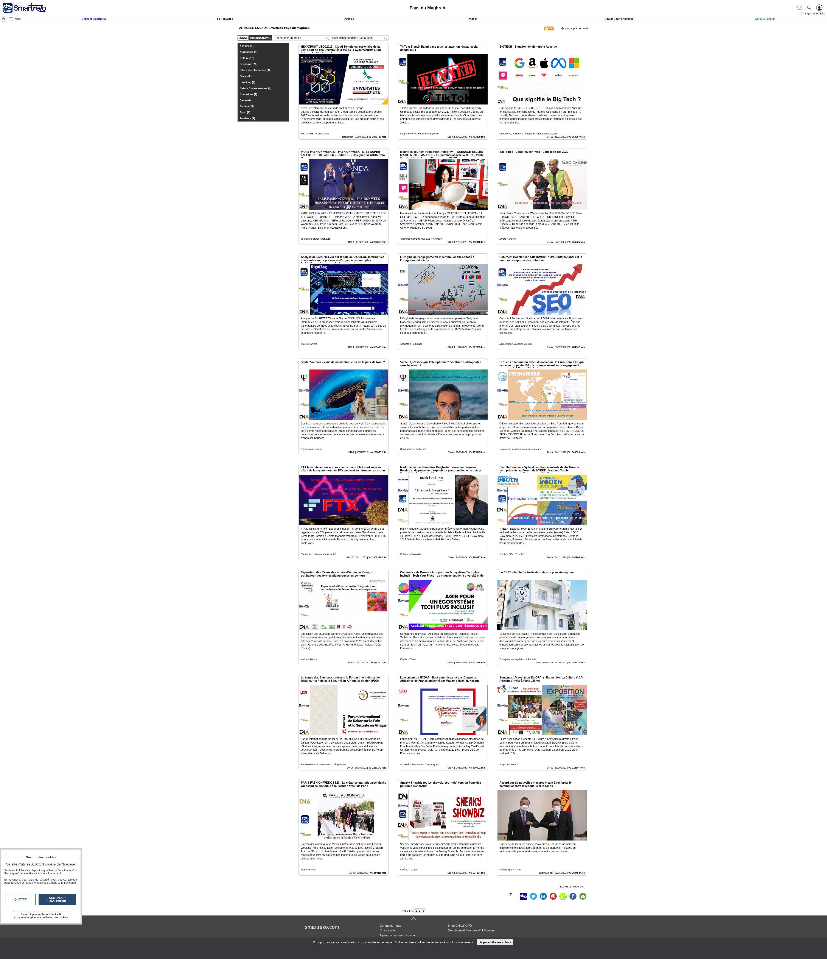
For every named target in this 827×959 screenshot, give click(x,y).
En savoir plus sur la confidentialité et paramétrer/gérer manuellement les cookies (41, 916)
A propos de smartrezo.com (398, 935)
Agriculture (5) (248, 52)
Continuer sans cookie (57, 899)
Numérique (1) (248, 94)
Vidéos (473, 18)
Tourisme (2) (247, 118)
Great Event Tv (544, 662)
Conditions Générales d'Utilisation (471, 930)
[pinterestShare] (553, 896)
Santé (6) (245, 100)
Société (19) (247, 106)
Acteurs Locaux (765, 18)
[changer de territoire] (799, 7)
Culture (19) (247, 58)
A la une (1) (246, 46)
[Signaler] (513, 896)
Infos (460, 925)
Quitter (20, 899)
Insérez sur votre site (572, 886)
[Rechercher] (809, 7)
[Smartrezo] (30, 8)
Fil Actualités (225, 18)
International (546, 873)
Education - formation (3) (255, 70)
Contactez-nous (390, 925)
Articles (349, 18)
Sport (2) (245, 112)
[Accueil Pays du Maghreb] (3, 19)
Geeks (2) (246, 76)
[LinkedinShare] (543, 896)
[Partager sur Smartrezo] (523, 896)
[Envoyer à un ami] (582, 896)
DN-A (451, 137)
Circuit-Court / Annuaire (619, 18)
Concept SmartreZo (94, 18)
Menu (18, 18)
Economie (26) (248, 64)
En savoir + (387, 930)
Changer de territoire (813, 13)
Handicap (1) (247, 82)
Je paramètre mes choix (495, 942)
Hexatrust (347, 137)
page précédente (577, 28)
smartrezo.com (322, 927)
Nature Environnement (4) (255, 88)
